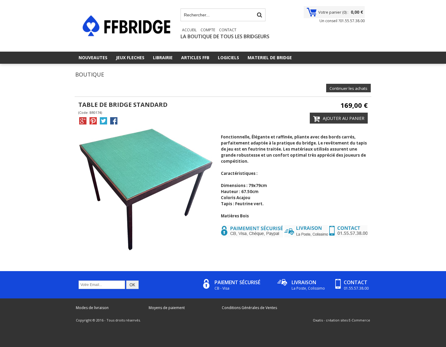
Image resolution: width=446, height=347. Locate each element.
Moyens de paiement (167, 307)
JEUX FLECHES (130, 57)
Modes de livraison (92, 307)
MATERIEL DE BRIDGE (270, 57)
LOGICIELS (228, 57)
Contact (227, 29)
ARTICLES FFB (195, 57)
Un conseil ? (342, 20)
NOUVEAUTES (93, 57)
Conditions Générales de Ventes (249, 307)
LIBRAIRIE (163, 57)
